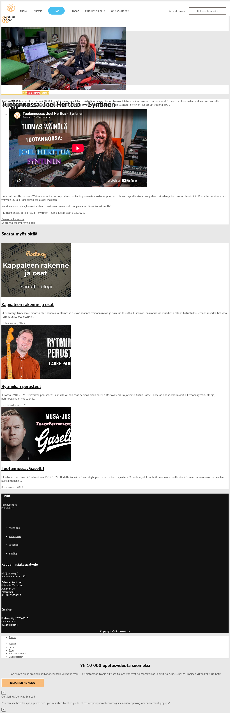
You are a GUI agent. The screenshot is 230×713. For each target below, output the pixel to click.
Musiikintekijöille (95, 11)
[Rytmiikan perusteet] (36, 377)
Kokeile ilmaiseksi (207, 11)
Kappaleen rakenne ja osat (27, 304)
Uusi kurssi (33, 93)
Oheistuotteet (120, 11)
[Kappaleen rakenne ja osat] (36, 295)
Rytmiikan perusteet (21, 386)
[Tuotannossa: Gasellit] (36, 459)
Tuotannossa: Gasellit (22, 468)
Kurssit (38, 11)
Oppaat (13, 107)
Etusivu (23, 11)
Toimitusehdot (9, 504)
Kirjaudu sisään (177, 11)
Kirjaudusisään (9, 18)
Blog (56, 11)
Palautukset (7, 508)
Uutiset (44, 93)
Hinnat (75, 11)
